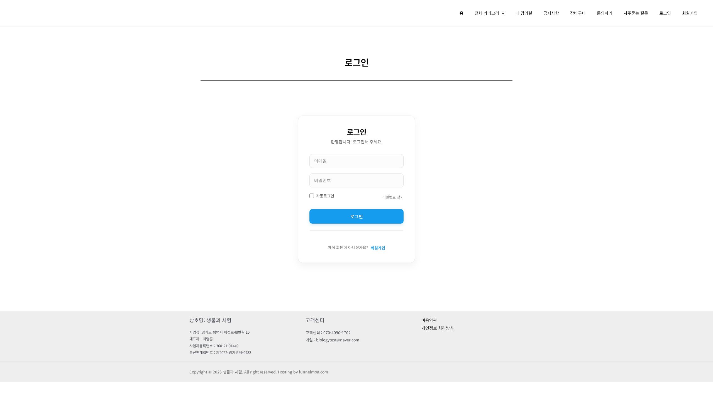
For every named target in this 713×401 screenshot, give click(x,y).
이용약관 (429, 320)
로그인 (665, 13)
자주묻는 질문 (636, 13)
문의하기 (604, 13)
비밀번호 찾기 (393, 197)
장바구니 (578, 13)
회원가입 (690, 13)
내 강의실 (524, 13)
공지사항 (551, 13)
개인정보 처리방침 (437, 328)
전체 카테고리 (487, 13)
